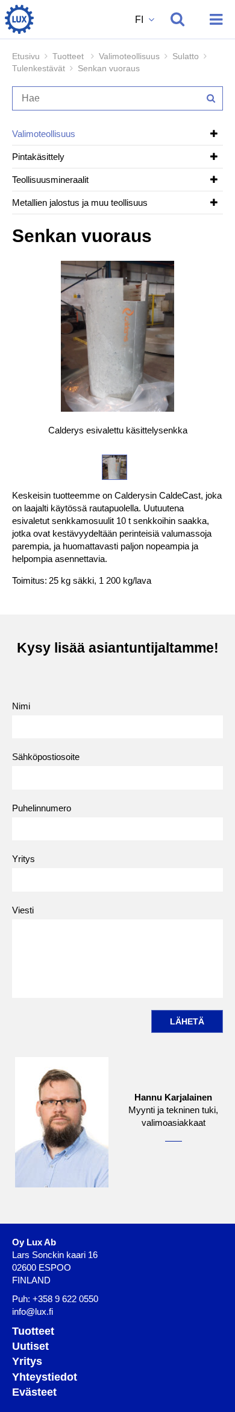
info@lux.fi (32, 1311)
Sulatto (185, 56)
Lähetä (187, 1021)
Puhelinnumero (41, 808)
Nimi (21, 706)
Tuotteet (33, 1331)
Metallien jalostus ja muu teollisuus (80, 202)
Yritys (23, 859)
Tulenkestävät (38, 68)
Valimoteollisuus (129, 56)
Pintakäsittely (38, 157)
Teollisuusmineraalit (50, 179)
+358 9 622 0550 (65, 1299)
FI (140, 19)
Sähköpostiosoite (46, 757)
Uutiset (30, 1346)
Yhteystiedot (44, 1377)
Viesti (23, 910)
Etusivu (26, 56)
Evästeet (34, 1392)
